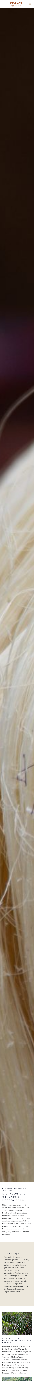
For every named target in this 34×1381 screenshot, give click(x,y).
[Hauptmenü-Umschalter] (30, 4)
